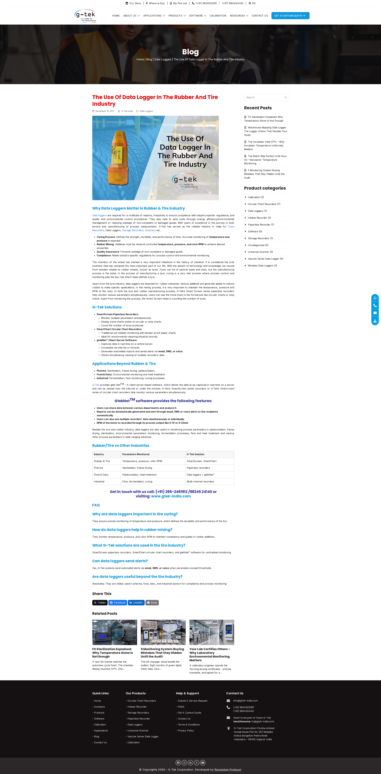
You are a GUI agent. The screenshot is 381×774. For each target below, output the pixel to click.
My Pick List (180, 3)
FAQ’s (181, 706)
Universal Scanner (258, 251)
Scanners (150, 230)
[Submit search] (286, 97)
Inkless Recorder (257, 217)
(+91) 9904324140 (232, 3)
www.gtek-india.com (171, 496)
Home (140, 59)
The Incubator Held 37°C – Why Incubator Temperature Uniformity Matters (264, 145)
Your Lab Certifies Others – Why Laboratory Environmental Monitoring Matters (209, 654)
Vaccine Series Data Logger (263, 258)
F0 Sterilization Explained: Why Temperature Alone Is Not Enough (112, 653)
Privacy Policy (186, 730)
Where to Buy (157, 3)
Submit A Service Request (192, 700)
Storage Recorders (132, 230)
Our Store (135, 3)
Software (253, 231)
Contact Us (100, 742)
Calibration (254, 197)
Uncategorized (256, 245)
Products (99, 712)
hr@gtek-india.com (263, 721)
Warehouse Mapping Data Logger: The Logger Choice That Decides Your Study (265, 131)
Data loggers (99, 215)
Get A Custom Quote (189, 712)
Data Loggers (162, 59)
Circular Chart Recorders (262, 204)
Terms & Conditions (189, 724)
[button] (100, 602)
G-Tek (95, 384)
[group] (163, 468)
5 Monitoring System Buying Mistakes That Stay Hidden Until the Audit (162, 653)
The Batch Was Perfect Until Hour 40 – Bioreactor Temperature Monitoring (265, 160)
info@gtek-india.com (245, 700)
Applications (101, 730)
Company (99, 706)
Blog (149, 59)
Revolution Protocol (227, 769)
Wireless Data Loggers (260, 265)
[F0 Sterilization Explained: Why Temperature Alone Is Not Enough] (114, 632)
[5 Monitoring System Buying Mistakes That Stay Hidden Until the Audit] (163, 632)
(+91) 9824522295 (206, 3)
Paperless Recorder (259, 224)
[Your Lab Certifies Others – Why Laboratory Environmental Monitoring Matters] (211, 632)
